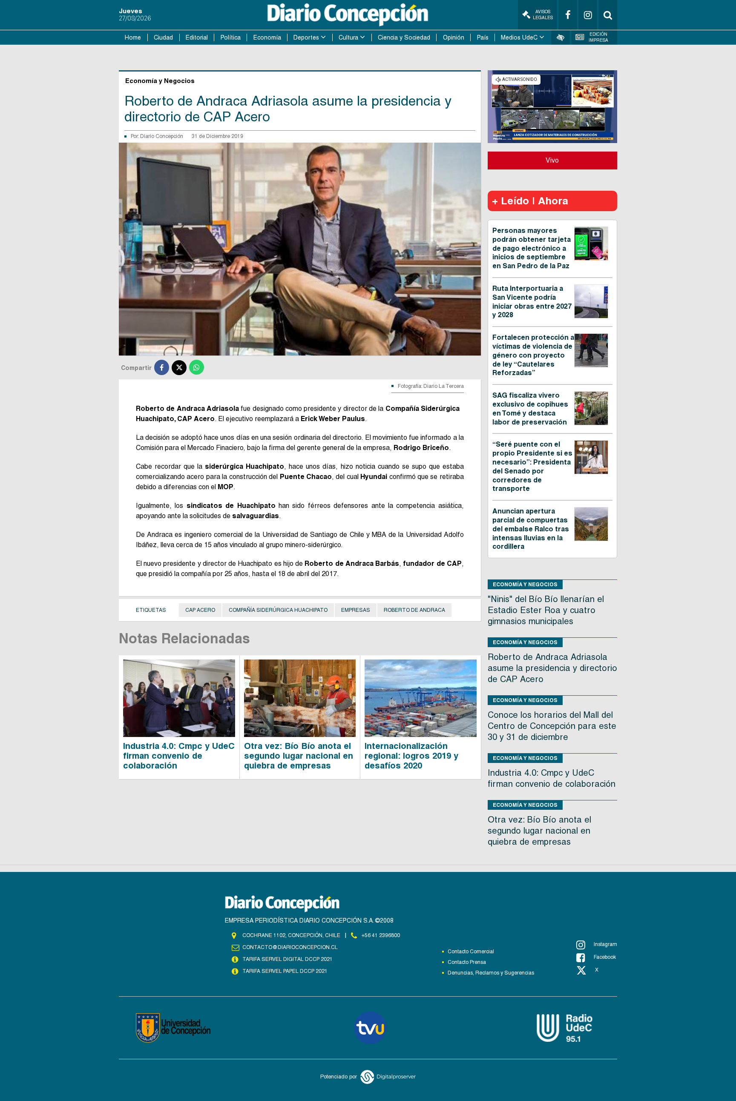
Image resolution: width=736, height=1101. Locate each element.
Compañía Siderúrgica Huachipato (278, 610)
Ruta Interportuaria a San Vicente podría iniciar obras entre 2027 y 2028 (532, 301)
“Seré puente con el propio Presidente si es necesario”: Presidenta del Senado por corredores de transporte (532, 466)
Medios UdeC (519, 37)
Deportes (306, 37)
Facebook (605, 957)
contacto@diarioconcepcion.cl (290, 947)
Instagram (605, 944)
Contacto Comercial (471, 952)
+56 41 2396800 (381, 935)
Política (231, 37)
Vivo (552, 160)
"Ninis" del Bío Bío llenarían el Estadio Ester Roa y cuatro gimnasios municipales (546, 610)
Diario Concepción (161, 136)
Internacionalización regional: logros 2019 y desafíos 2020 (411, 756)
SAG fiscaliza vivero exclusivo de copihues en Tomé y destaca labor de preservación (530, 408)
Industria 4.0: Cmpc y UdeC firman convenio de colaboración (179, 756)
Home (133, 37)
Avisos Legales (543, 14)
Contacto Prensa (467, 962)
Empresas (355, 610)
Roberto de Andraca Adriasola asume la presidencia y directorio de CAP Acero (552, 668)
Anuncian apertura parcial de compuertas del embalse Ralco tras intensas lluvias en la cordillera (530, 528)
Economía (267, 37)
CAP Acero (200, 610)
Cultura (348, 37)
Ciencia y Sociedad (404, 37)
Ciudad (163, 37)
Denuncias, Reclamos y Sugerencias (491, 973)
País (483, 37)
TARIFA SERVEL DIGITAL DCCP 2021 (287, 959)
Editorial (197, 37)
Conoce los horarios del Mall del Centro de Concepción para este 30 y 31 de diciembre (552, 726)
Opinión (453, 37)
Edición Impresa (598, 37)
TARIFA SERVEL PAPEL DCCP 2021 (285, 971)
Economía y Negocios (525, 584)
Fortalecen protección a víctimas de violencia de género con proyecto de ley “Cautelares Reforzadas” (533, 355)
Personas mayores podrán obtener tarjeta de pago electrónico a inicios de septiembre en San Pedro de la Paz (531, 248)
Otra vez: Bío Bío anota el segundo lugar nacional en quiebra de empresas (298, 756)
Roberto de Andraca (414, 610)
